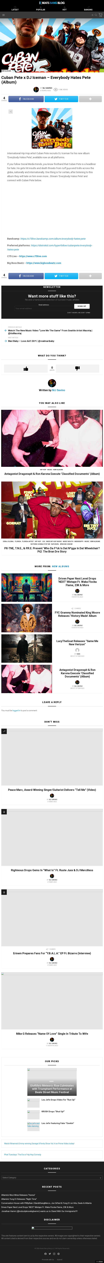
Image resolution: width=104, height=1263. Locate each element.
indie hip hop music (54, 541)
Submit (59, 1260)
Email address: (44, 305)
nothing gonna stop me (40, 544)
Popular (40, 10)
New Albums (58, 470)
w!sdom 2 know (66, 544)
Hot (65, 10)
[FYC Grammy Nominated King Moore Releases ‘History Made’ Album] (26, 618)
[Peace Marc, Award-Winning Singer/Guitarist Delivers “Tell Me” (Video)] (52, 757)
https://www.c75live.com (33, 256)
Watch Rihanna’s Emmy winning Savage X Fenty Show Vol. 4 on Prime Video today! (39, 1143)
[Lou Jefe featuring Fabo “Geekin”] (33, 1126)
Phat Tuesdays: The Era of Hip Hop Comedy (22, 1155)
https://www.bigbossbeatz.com (43, 263)
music (49, 470)
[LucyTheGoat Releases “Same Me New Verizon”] (26, 648)
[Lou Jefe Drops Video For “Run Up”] (33, 1103)
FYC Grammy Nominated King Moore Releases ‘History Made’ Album (77, 614)
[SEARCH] (96, 15)
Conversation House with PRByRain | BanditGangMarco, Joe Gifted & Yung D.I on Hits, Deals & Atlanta (46, 1203)
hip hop (43, 470)
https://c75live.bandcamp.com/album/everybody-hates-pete (52, 238)
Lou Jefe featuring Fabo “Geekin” (58, 1123)
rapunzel (55, 544)
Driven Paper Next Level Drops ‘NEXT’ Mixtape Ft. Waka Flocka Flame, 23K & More (77, 582)
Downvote (77, 369)
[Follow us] (92, 15)
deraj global (8, 541)
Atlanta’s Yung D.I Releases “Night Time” (19, 1199)
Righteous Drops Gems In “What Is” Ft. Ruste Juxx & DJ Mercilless (52, 870)
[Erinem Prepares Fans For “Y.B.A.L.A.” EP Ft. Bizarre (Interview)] (52, 917)
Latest (15, 10)
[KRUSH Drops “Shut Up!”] (33, 1114)
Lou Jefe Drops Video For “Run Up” (58, 1100)
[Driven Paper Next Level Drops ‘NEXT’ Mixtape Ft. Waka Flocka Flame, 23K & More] (26, 587)
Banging (88, 10)
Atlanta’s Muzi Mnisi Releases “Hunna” (18, 1195)
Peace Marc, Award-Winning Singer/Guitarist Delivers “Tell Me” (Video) (52, 789)
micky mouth (68, 541)
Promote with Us (48, 1260)
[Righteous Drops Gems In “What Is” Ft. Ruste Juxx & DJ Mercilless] (52, 837)
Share (11, 111)
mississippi (78, 541)
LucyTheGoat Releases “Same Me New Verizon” (77, 642)
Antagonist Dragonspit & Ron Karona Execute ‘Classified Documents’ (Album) (52, 473)
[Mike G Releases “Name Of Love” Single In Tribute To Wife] (52, 1000)
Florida (18, 541)
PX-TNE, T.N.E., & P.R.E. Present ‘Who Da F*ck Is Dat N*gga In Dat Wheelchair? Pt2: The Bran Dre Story (52, 550)
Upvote (26, 369)
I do (43, 541)
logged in (16, 710)
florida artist (28, 541)
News (51, 1081)
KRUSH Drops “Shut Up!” (53, 1111)
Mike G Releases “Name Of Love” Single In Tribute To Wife (52, 1033)
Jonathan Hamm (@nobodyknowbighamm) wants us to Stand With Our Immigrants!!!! (39, 1211)
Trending (4, 731)
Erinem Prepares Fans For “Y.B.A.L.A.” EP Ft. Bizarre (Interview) (52, 953)
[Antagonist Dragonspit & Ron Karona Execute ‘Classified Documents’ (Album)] (52, 438)
